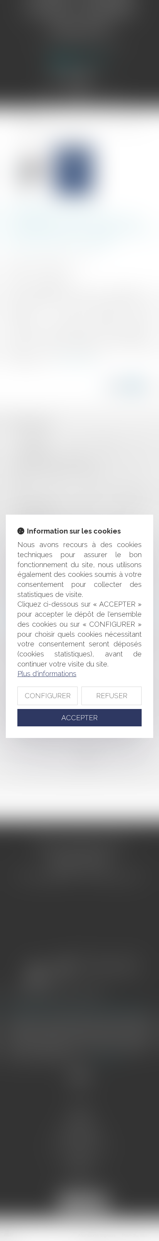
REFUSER (111, 696)
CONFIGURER (48, 696)
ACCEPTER (79, 718)
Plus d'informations (46, 674)
